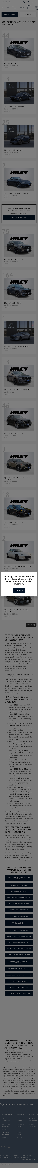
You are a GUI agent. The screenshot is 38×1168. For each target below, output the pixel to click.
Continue (19, 590)
